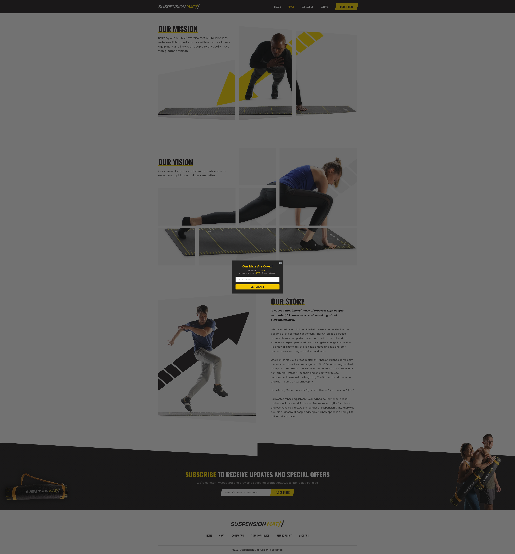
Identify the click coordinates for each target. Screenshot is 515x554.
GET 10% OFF (258, 287)
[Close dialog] (280, 263)
